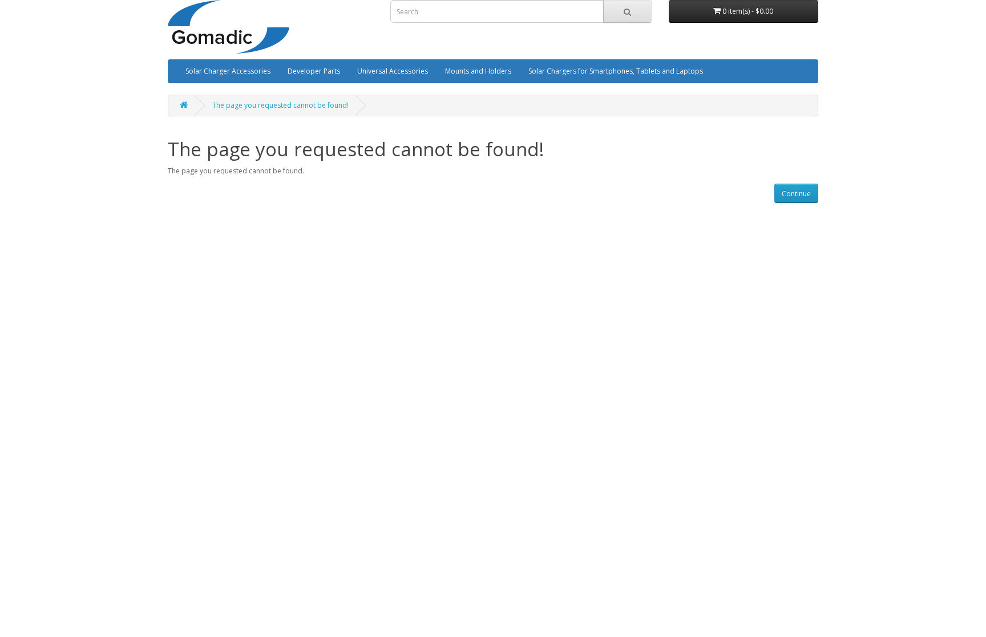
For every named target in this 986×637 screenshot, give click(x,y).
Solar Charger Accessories (227, 71)
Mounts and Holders (478, 71)
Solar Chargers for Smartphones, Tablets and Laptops (615, 71)
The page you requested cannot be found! (280, 105)
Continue (796, 193)
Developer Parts (314, 71)
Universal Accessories (392, 71)
